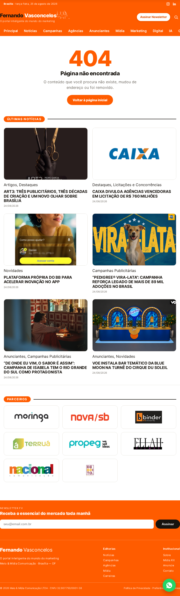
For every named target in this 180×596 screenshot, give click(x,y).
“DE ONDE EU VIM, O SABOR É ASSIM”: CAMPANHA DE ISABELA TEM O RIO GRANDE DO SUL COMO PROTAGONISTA (45, 367)
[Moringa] (31, 417)
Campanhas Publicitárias (114, 270)
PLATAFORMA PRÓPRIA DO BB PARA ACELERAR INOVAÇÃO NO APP (38, 279)
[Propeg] (90, 443)
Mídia (120, 31)
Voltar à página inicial (90, 100)
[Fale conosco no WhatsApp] (169, 585)
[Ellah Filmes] (148, 443)
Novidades (13, 270)
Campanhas (52, 31)
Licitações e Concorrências (137, 184)
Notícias (30, 31)
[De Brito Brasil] (90, 470)
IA (170, 31)
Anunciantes (99, 31)
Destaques (28, 184)
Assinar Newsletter (153, 17)
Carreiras (109, 576)
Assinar (168, 524)
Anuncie (168, 565)
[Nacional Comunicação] (31, 470)
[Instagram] (168, 4)
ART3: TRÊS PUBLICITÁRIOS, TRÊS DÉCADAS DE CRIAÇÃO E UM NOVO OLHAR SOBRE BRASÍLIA (45, 196)
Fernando (28, 15)
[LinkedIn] (174, 4)
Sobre (167, 555)
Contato (168, 570)
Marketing (139, 31)
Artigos (10, 184)
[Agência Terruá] (31, 443)
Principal (11, 31)
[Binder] (148, 417)
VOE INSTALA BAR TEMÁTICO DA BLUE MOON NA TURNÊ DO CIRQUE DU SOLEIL (130, 365)
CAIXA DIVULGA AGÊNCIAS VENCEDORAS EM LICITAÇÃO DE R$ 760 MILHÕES (131, 193)
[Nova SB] (90, 417)
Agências (75, 31)
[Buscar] (176, 17)
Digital (158, 31)
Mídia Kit (169, 560)
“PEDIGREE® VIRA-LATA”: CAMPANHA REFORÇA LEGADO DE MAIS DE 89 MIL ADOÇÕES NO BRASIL (128, 282)
